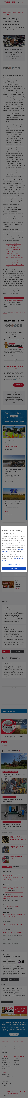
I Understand (14, 568)
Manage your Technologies (14, 564)
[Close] (25, 528)
